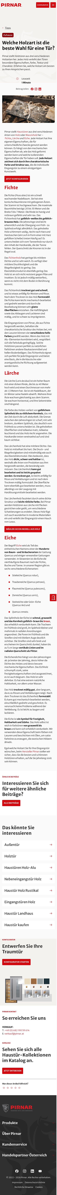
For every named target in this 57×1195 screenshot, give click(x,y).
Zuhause (7, 35)
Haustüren (22, 131)
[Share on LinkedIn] (39, 89)
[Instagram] (24, 1171)
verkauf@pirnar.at (14, 1033)
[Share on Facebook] (32, 89)
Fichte (8, 138)
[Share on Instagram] (36, 89)
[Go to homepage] (11, 5)
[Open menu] (53, 5)
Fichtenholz (15, 257)
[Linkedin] (32, 1171)
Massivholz (31, 135)
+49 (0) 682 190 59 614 (17, 1030)
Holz (17, 135)
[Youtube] (40, 1171)
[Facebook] (17, 1171)
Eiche (27, 138)
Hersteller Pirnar (30, 751)
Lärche (15, 138)
